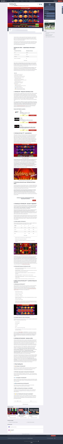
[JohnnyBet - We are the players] (4, 1)
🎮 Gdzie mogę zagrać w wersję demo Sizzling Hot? (20, 85)
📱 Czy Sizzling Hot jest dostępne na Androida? (20, 88)
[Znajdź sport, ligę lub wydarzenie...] (8, 1)
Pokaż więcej (25, 60)
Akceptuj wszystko (53, 435)
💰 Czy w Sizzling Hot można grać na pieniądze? (20, 89)
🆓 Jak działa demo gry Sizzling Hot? (19, 87)
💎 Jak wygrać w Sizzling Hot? (18, 86)
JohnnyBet (12, 5)
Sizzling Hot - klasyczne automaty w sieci (19, 74)
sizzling (31, 442)
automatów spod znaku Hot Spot (21, 105)
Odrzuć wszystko (48, 435)
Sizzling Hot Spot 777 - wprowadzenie (18, 75)
